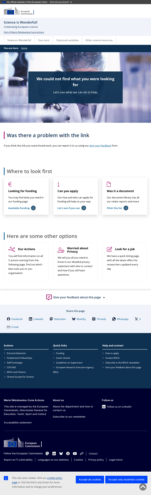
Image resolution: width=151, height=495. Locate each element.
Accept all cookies (90, 479)
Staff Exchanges (15, 362)
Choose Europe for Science (20, 376)
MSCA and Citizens (16, 372)
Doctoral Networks (16, 353)
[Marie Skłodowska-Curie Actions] (21, 11)
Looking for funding (22, 191)
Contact (93, 453)
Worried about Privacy (77, 250)
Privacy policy (96, 459)
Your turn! (43, 40)
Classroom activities (67, 40)
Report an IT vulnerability (18, 459)
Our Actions (26, 249)
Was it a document (120, 191)
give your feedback (100, 145)
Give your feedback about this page (123, 367)
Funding (60, 353)
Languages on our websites (53, 459)
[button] (15, 319)
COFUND (11, 367)
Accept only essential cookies (126, 479)
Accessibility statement (18, 422)
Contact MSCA (112, 357)
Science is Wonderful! (19, 40)
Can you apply (68, 191)
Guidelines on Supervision (69, 362)
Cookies (78, 459)
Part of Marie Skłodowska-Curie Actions (24, 32)
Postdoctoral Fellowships (19, 357)
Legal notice (116, 459)
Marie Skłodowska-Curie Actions (24, 400)
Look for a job (125, 249)
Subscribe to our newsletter (69, 416)
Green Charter (63, 357)
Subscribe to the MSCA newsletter (122, 362)
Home (24, 48)
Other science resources (99, 40)
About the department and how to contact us (73, 408)
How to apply (112, 353)
